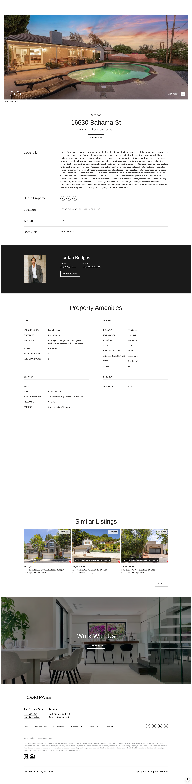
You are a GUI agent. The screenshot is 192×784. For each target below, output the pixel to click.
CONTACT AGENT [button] (70, 274)
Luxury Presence (44, 771)
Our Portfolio (58, 727)
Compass (77, 743)
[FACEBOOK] (148, 726)
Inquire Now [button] (96, 137)
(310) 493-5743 (69, 266)
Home (26, 727)
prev (12, 93)
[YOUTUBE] (166, 726)
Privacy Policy (161, 771)
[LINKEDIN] (160, 726)
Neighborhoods (76, 727)
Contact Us (110, 727)
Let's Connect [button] (96, 646)
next (18, 93)
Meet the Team (41, 727)
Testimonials (94, 727)
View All (162, 584)
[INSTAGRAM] (154, 726)
